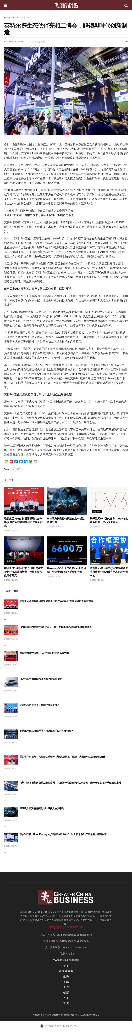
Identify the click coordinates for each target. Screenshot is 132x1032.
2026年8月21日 (12, 530)
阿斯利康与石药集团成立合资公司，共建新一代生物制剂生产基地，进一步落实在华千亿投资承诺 (70, 782)
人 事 (66, 997)
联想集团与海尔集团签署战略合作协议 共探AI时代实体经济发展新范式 (23, 522)
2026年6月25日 (12, 580)
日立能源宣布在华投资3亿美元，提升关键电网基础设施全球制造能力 (56, 627)
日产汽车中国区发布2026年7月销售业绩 (41, 679)
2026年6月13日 (55, 576)
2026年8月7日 (12, 846)
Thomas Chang (15, 41)
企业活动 (16, 469)
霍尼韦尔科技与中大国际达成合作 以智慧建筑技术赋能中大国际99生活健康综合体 (62, 756)
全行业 (16, 17)
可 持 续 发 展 (66, 971)
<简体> (8, 590)
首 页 (66, 965)
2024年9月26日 (37, 41)
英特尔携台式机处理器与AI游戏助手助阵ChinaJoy (46, 730)
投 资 (66, 976)
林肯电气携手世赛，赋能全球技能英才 (40, 704)
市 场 (66, 981)
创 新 (66, 992)
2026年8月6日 (12, 794)
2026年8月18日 (12, 639)
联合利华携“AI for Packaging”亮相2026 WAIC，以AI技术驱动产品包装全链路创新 (63, 834)
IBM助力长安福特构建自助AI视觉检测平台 (66, 520)
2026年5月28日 (98, 580)
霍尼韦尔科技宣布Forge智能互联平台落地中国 (44, 653)
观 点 (66, 1003)
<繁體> (16, 590)
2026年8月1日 (12, 742)
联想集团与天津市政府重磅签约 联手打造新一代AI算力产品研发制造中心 (109, 571)
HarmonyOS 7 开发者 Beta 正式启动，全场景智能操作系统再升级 (66, 570)
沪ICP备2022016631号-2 (87, 1014)
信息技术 (25, 17)
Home (7, 17)
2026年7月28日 (12, 716)
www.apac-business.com (66, 959)
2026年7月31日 (12, 665)
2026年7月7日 (97, 526)
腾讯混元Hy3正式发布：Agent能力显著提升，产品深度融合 (109, 520)
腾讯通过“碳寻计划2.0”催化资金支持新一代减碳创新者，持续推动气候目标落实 (23, 571)
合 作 (66, 987)
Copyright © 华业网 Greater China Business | (54, 1014)
